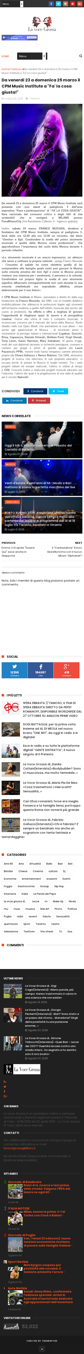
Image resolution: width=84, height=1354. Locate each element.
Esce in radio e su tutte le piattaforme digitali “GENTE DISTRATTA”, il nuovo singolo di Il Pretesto (51, 750)
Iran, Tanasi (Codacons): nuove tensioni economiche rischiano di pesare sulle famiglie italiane (47, 1242)
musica (10, 426)
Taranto (41, 924)
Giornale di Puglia (21, 1235)
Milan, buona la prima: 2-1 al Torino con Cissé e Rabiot (44, 1213)
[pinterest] (72, 3)
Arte (21, 863)
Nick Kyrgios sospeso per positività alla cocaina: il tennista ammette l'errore (44, 1268)
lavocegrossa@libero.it (20, 1148)
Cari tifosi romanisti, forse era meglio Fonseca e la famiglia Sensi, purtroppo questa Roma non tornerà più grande (52, 805)
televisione (11, 931)
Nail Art (44, 909)
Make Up (58, 901)
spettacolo (11, 924)
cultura (53, 871)
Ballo (49, 863)
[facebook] (51, 3)
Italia (25, 894)
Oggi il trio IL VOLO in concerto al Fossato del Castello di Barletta (38, 447)
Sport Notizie (18, 1262)
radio (20, 916)
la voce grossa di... (15, 901)
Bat (70, 863)
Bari (60, 863)
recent (33, 916)
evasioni (51, 878)
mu (6, 909)
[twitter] (58, 3)
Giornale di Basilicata (24, 1182)
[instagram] (65, 3)
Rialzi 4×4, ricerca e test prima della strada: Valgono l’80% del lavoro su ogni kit (47, 1188)
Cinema (38, 871)
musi (17, 909)
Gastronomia (26, 886)
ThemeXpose (49, 1340)
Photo (58, 909)
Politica (72, 909)
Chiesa (22, 871)
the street (46, 931)
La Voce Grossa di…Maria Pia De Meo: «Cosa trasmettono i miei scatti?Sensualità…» (50, 787)
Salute (47, 916)
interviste (10, 894)
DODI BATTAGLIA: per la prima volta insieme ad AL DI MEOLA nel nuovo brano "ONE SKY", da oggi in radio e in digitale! (50, 730)
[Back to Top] (42, 1349)
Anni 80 (8, 863)
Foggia (8, 886)
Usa (69, 931)
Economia (10, 878)
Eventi (66, 878)
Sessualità (63, 916)
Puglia (7, 916)
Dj (64, 871)
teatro (55, 924)
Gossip (44, 886)
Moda (72, 901)
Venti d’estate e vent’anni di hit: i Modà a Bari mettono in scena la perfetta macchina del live (40, 485)
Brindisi (8, 871)
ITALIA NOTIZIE (19, 1208)
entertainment (31, 878)
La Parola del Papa (44, 894)
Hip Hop (59, 886)
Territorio (34, 98)
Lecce (35, 901)
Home (5, 56)
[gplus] (79, 3)
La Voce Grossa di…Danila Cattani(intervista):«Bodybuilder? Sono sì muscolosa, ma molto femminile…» (52, 768)
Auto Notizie (17, 1288)
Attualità (35, 863)
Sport (26, 924)
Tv (60, 931)
